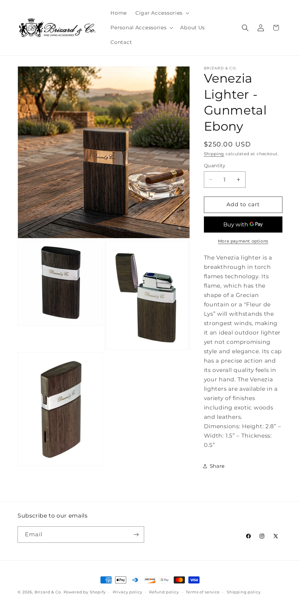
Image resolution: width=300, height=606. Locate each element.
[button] (161, 13)
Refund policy (164, 592)
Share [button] (217, 466)
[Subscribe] (136, 534)
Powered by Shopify (85, 592)
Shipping (214, 153)
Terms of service (202, 592)
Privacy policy (127, 592)
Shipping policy (244, 592)
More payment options (243, 241)
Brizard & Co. (48, 592)
